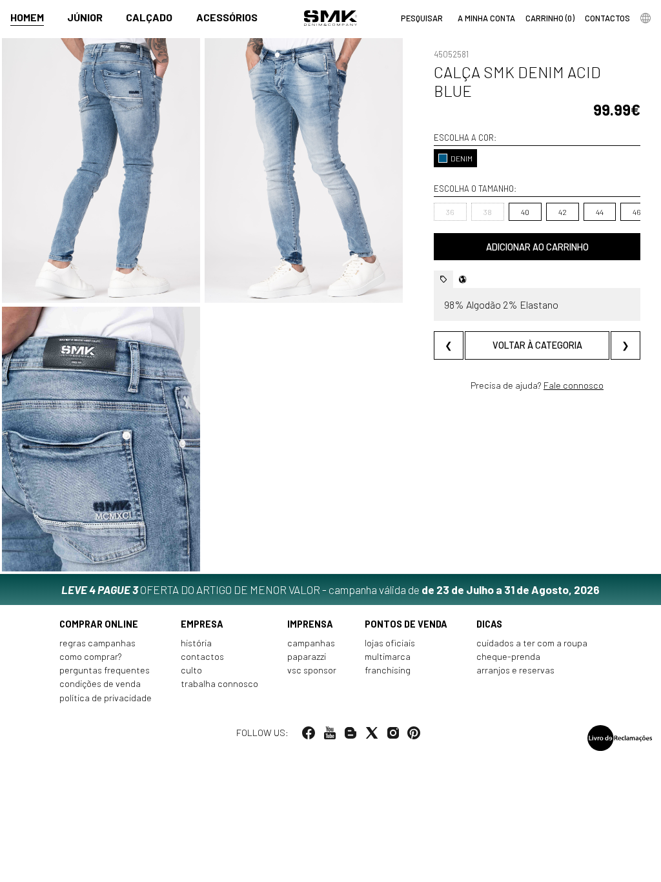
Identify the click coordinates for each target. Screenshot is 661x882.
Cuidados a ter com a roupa (531, 642)
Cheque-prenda (508, 656)
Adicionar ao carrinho (537, 246)
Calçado (149, 17)
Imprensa (310, 624)
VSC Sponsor (311, 669)
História (196, 642)
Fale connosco (574, 385)
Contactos (202, 656)
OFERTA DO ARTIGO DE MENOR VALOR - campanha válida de (330, 589)
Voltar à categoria (537, 345)
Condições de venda (100, 683)
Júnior (85, 17)
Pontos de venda (406, 624)
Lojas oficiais (390, 642)
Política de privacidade (105, 697)
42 (562, 211)
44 (600, 211)
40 (525, 211)
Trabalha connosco (219, 683)
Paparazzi (306, 656)
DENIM (462, 158)
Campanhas (311, 642)
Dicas (489, 624)
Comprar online (98, 624)
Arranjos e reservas (515, 669)
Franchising (388, 669)
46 (637, 211)
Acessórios (227, 17)
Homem (27, 17)
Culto (191, 669)
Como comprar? (90, 656)
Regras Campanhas (97, 642)
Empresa (202, 624)
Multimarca (388, 656)
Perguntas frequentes (104, 669)
